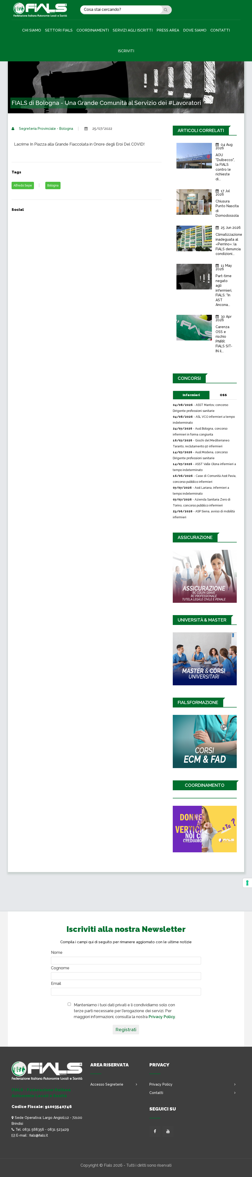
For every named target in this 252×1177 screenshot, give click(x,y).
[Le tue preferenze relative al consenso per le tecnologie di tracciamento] (247, 883)
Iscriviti (126, 51)
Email (56, 983)
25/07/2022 (101, 129)
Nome (57, 952)
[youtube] (168, 1131)
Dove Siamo (194, 30)
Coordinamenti (93, 30)
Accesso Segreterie (106, 1084)
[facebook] (154, 1131)
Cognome (60, 968)
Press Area (168, 30)
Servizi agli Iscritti (133, 30)
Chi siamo (31, 30)
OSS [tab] (223, 395)
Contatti (220, 30)
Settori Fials (59, 30)
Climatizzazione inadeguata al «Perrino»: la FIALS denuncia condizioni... (229, 244)
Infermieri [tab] (191, 395)
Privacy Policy (162, 1016)
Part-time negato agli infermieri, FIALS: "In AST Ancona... (224, 290)
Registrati (125, 1029)
